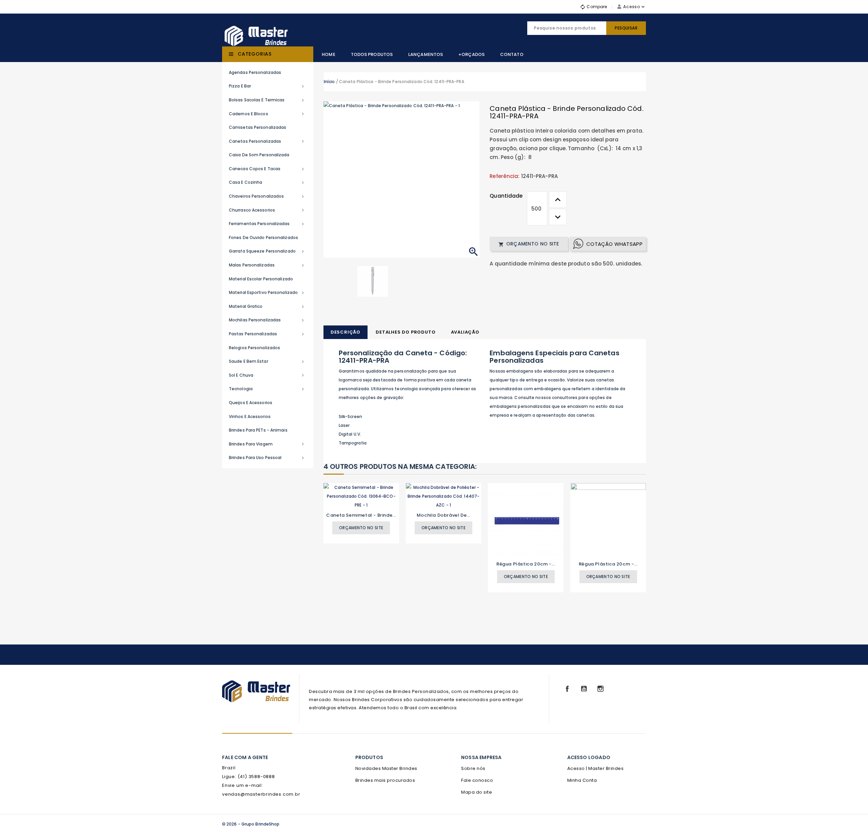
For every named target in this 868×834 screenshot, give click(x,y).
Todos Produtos (372, 54)
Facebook (567, 689)
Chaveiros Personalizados (267, 196)
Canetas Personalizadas (267, 141)
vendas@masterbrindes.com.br (261, 794)
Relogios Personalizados (254, 348)
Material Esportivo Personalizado (267, 293)
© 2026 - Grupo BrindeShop (251, 824)
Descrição (345, 332)
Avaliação (465, 332)
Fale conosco (477, 780)
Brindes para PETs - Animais (258, 430)
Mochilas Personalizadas (267, 320)
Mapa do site (476, 792)
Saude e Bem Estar (267, 361)
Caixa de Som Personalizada (259, 155)
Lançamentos (425, 54)
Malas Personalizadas (267, 265)
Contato (512, 54)
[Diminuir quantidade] (558, 217)
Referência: (504, 176)
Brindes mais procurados (385, 780)
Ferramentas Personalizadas (267, 224)
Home (328, 54)
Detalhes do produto (405, 332)
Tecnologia (267, 389)
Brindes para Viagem (267, 444)
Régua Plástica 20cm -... (525, 564)
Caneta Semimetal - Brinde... (361, 515)
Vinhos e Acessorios (250, 416)
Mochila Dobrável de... (443, 515)
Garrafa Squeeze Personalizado (267, 251)
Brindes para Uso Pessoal (267, 458)
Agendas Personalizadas (255, 72)
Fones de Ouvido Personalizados (263, 237)
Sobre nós (473, 768)
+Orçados (471, 54)
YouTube (584, 689)
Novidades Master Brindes (386, 768)
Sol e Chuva (267, 375)
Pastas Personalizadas (267, 334)
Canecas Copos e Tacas (267, 169)
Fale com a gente (245, 757)
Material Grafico (267, 306)
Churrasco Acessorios (267, 210)
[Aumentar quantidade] (558, 200)
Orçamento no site (528, 243)
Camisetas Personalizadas (257, 127)
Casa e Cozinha (267, 182)
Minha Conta (582, 780)
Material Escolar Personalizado (261, 279)
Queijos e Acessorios (250, 402)
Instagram (600, 689)
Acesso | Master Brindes (595, 768)
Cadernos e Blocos (267, 114)
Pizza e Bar (267, 86)
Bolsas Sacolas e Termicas (267, 100)
